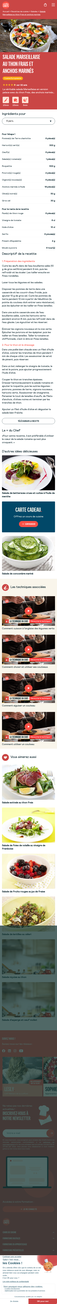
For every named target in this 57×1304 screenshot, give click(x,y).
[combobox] (6, 121)
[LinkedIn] (9, 1050)
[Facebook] (3, 1050)
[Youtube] (21, 1050)
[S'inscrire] (50, 1133)
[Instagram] (15, 1050)
